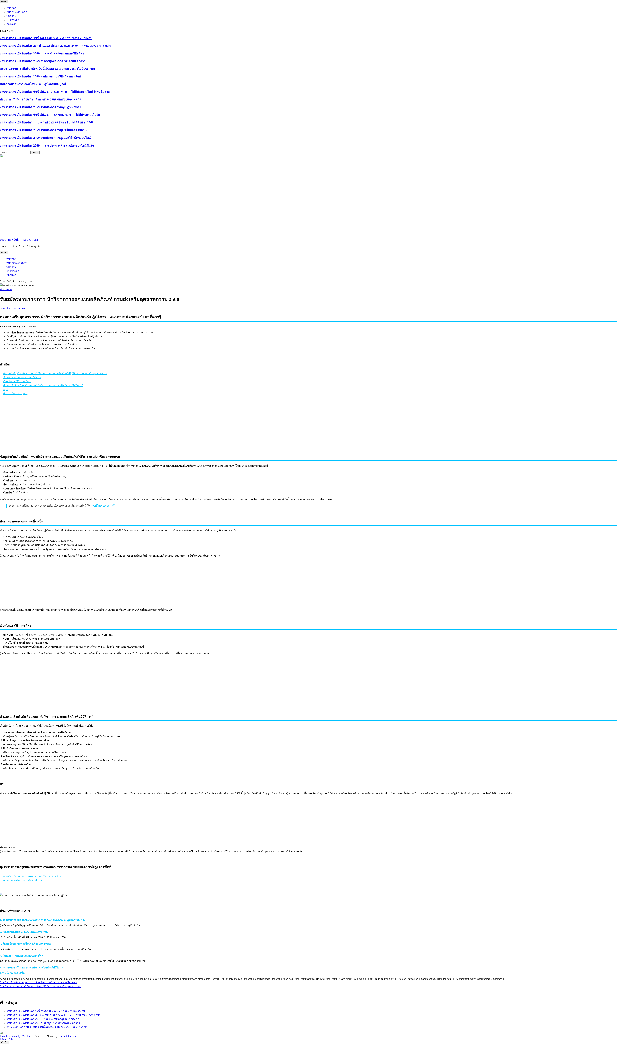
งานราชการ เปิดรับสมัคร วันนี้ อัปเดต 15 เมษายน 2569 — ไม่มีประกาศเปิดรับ (50, 114)
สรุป (5, 389)
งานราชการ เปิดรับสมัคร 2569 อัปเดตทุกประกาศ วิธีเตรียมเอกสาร (42, 61)
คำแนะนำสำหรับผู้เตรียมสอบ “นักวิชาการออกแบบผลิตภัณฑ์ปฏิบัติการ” (43, 385)
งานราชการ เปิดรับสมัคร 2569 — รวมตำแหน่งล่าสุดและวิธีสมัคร (42, 53)
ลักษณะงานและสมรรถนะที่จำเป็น (22, 377)
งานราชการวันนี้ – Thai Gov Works (19, 239)
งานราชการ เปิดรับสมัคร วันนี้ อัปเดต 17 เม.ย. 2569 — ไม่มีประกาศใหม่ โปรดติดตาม (55, 92)
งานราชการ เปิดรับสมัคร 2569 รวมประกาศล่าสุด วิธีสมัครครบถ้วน (43, 130)
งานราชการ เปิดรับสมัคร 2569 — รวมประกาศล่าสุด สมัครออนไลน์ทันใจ (47, 145)
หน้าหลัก (11, 8)
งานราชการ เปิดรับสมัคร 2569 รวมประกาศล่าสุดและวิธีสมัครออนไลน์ (45, 137)
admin (3, 308)
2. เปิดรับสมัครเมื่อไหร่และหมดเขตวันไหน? (24, 932)
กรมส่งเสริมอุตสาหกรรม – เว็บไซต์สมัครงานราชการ (32, 876)
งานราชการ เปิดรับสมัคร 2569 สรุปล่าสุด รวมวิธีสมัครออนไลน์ (40, 76)
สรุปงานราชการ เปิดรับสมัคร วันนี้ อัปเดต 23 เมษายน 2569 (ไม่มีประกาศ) (47, 68)
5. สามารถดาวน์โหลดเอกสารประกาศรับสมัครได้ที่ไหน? (31, 967)
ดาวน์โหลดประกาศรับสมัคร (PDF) (22, 880)
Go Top (4, 1042)
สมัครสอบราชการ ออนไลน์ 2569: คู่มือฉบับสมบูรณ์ (33, 84)
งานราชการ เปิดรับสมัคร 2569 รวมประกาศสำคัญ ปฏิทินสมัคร (40, 107)
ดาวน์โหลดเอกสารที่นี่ (102, 505)
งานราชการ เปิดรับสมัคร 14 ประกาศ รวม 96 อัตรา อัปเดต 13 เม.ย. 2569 (47, 122)
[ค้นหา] (611, 992)
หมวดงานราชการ (16, 12)
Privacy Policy (7, 1039)
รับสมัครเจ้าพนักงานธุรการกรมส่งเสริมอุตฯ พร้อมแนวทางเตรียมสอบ (38, 982)
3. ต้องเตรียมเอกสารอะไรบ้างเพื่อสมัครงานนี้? (25, 943)
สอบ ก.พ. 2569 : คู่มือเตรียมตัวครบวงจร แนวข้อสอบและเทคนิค (41, 99)
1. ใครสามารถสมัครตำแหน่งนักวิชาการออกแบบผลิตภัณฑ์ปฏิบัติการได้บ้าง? (42, 920)
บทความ (11, 16)
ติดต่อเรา (11, 24)
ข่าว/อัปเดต (12, 20)
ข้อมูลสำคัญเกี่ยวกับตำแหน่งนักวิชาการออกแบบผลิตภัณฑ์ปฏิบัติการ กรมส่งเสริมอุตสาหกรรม (55, 373)
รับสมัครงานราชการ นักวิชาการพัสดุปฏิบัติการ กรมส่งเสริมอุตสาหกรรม (40, 986)
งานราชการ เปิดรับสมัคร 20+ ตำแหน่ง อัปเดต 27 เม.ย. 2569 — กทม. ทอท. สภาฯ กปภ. (55, 45)
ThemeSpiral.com (67, 1036)
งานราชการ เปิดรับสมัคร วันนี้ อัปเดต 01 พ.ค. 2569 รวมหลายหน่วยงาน (46, 38)
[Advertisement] (308, 428)
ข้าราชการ (6, 289)
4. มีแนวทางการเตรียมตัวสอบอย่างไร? (21, 955)
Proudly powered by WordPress (16, 1036)
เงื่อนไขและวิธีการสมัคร (17, 381)
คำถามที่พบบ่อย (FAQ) (15, 393)
